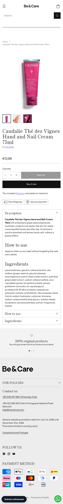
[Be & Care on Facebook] (4, 454)
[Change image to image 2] (17, 118)
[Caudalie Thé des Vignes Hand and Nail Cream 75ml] (31, 80)
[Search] (57, 15)
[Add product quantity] (16, 175)
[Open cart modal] (58, 6)
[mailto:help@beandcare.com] (2, 413)
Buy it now (32, 184)
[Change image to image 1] (6, 118)
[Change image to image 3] (27, 118)
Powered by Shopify (40, 497)
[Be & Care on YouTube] (14, 454)
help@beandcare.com (13, 409)
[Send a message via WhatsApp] (57, 498)
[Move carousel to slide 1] (29, 350)
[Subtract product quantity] (5, 175)
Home (5, 41)
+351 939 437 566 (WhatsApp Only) (19, 396)
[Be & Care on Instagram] (9, 454)
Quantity (6, 168)
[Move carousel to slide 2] (31, 350)
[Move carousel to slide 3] (33, 350)
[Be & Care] (31, 6)
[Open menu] (4, 6)
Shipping (20, 193)
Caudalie (9, 146)
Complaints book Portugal (15, 432)
